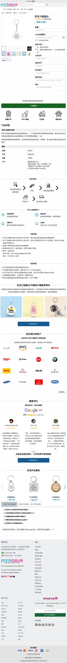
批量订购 (8, 13)
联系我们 (38, 559)
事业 (36, 574)
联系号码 (39, 77)
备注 (36, 84)
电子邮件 (39, 70)
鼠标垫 (20, 630)
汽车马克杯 (21, 627)
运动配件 (20, 636)
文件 (2, 639)
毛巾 (19, 624)
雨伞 (19, 639)
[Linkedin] (49, 625)
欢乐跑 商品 (39, 586)
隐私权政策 (37, 654)
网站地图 (38, 592)
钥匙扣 (15, 13)
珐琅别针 (4, 627)
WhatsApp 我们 (30, 529)
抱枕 (2, 630)
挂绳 (2, 615)
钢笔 (2, 621)
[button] (2, 308)
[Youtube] (46, 625)
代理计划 (38, 580)
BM (30, 1)
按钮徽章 (4, 618)
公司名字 (38, 55)
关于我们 (38, 547)
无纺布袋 (4, 612)
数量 (37, 27)
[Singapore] (8, 577)
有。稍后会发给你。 (43, 47)
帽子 (2, 624)
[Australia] (13, 577)
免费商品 (38, 583)
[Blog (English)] (53, 625)
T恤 (2, 603)
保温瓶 (20, 609)
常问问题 (38, 565)
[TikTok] (36, 625)
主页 (2, 13)
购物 (36, 550)
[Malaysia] (5, 577)
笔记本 (20, 621)
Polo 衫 (20, 603)
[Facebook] (39, 625)
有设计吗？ (39, 44)
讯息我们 (34, 106)
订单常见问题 (23, 504)
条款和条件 (30, 654)
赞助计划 (38, 577)
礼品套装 (20, 606)
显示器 (3, 636)
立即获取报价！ (33, 324)
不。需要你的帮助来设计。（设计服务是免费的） (51, 51)
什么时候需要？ (40, 34)
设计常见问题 (35, 504)
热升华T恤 (4, 606)
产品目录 (38, 562)
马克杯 (3, 609)
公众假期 (38, 589)
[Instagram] (43, 625)
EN (27, 1)
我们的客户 (39, 568)
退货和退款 (39, 556)
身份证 (20, 615)
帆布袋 (20, 612)
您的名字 (39, 63)
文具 (2, 633)
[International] (2, 577)
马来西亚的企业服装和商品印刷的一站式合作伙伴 (33, 661)
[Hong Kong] (11, 577)
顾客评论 (38, 571)
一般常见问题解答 (9, 504)
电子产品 (20, 633)
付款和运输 (39, 553)
